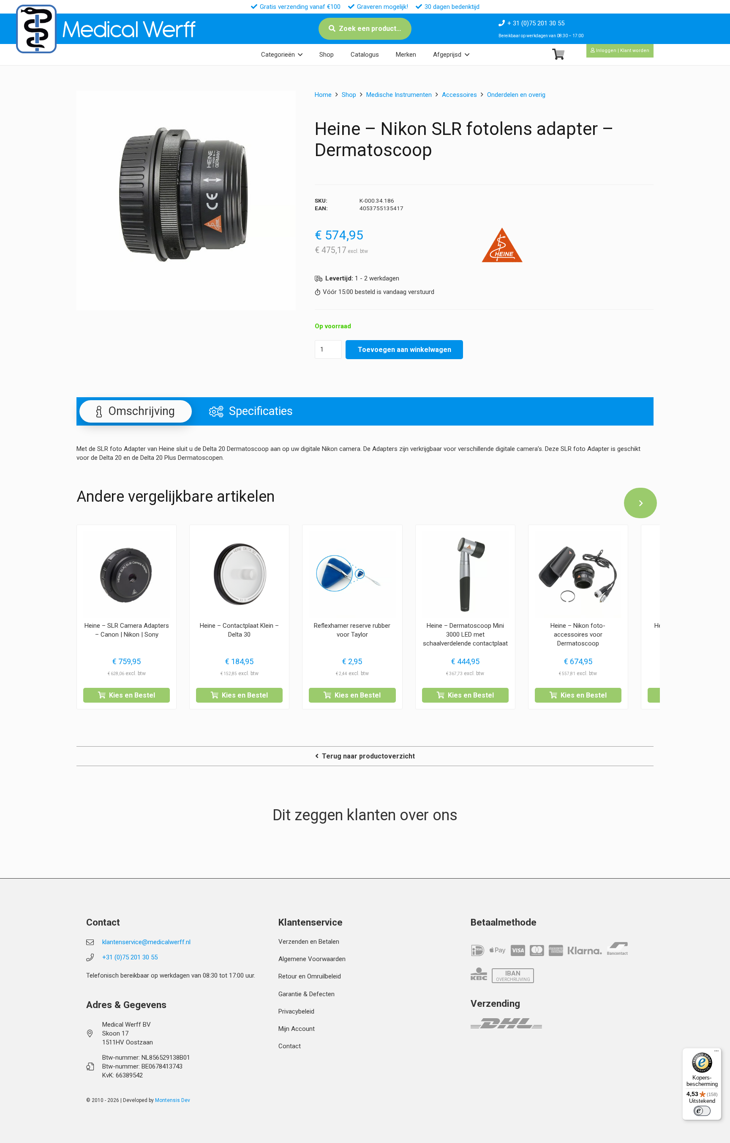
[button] (300, 54)
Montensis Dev (172, 1100)
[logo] (36, 29)
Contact (289, 1046)
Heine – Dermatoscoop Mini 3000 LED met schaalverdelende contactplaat (465, 634)
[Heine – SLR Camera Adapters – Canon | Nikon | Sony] (126, 574)
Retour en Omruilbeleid (309, 976)
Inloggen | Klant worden (622, 50)
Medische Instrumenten (399, 95)
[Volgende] (640, 503)
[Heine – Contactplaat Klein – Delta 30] (239, 574)
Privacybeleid (296, 1011)
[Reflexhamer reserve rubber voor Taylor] (352, 574)
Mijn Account (296, 1029)
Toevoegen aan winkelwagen (404, 350)
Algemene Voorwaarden (312, 959)
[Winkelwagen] (558, 54)
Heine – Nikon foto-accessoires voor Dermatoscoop (577, 634)
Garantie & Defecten (306, 994)
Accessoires (459, 95)
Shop (349, 95)
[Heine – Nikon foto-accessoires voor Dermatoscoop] (578, 574)
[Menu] (716, 1053)
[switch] (702, 1111)
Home (323, 95)
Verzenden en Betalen (308, 941)
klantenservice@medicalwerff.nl (146, 942)
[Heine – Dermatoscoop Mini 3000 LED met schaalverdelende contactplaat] (465, 574)
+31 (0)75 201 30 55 (130, 957)
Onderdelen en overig (516, 95)
